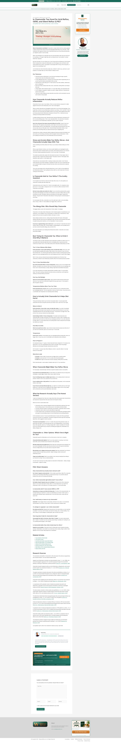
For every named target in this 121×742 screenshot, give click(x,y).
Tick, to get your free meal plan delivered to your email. (48, 705)
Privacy (85, 735)
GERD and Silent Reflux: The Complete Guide (44, 542)
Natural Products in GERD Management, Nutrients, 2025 (52, 587)
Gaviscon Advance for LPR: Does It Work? (43, 545)
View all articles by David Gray (40, 646)
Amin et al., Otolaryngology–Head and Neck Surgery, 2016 (44, 604)
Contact (72, 739)
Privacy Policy (80, 740)
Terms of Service (86, 739)
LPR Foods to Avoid (39, 539)
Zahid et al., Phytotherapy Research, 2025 (52, 616)
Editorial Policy (87, 740)
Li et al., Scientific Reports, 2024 (60, 593)
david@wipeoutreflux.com (58, 729)
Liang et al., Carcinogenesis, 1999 (62, 563)
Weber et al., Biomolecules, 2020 (59, 581)
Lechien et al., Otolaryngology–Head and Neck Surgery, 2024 (48, 610)
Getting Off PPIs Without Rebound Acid (43, 543)
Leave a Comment (54, 23)
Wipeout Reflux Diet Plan (40, 548)
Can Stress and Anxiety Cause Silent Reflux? (44, 540)
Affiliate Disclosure (78, 739)
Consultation (67, 739)
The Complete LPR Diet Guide (41, 537)
